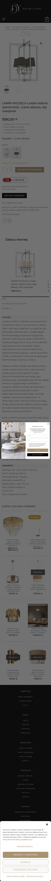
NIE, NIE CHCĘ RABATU (38, 454)
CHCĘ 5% (37, 450)
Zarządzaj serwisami (25, 846)
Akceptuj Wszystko (25, 854)
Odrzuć (26, 862)
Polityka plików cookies (16, 876)
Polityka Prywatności (34, 876)
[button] (47, 824)
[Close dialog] (48, 424)
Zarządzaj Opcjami (25, 869)
